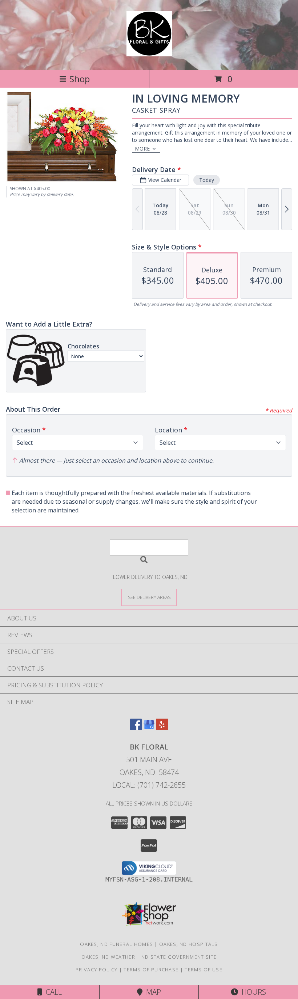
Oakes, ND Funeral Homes (116, 944)
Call (52, 992)
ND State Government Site (179, 957)
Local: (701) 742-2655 (149, 785)
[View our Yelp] (162, 728)
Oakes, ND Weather (108, 957)
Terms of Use (203, 969)
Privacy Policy (96, 969)
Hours (252, 992)
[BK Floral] (149, 52)
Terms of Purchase (151, 969)
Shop (79, 79)
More (142, 148)
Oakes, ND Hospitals (188, 944)
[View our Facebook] (136, 728)
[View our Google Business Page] (149, 728)
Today (206, 179)
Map (151, 992)
